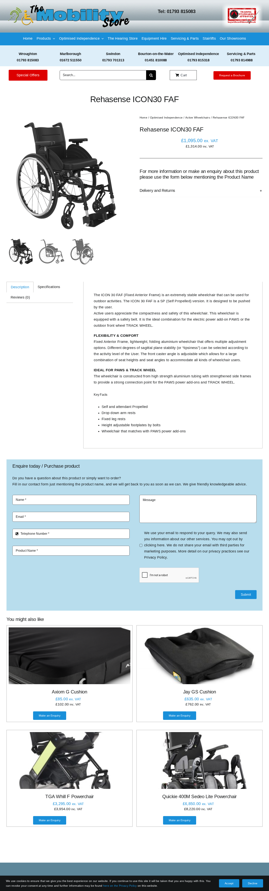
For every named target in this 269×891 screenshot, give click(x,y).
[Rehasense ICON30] (66, 175)
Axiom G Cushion (69, 691)
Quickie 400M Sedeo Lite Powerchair (199, 796)
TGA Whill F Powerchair (69, 796)
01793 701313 (113, 60)
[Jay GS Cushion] (199, 655)
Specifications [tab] (49, 287)
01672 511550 (71, 60)
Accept (229, 883)
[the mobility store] (68, 5)
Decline (252, 883)
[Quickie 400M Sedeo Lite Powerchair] (199, 760)
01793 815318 (198, 60)
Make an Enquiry (49, 715)
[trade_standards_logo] (242, 5)
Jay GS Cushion (199, 691)
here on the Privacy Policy (120, 885)
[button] (201, 190)
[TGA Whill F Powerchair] (69, 760)
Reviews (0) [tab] (20, 297)
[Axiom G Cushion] (69, 655)
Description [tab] (20, 287)
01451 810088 (156, 60)
